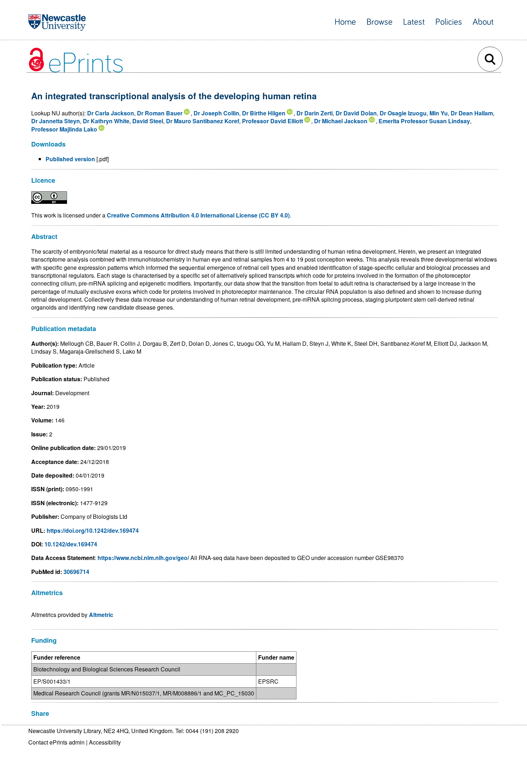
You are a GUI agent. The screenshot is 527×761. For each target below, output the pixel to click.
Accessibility (105, 742)
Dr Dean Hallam (472, 113)
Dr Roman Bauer (159, 113)
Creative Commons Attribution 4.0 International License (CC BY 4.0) (198, 215)
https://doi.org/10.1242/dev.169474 (93, 530)
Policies (448, 22)
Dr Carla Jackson (110, 113)
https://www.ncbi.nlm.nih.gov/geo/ (143, 558)
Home (345, 22)
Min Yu (438, 113)
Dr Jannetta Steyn (55, 121)
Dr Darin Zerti (314, 113)
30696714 (76, 572)
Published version (70, 159)
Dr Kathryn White (106, 121)
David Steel (147, 121)
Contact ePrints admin (56, 742)
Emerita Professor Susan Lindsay (424, 121)
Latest (414, 22)
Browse (379, 22)
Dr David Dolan (356, 113)
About (483, 22)
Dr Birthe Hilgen (263, 113)
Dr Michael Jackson (340, 121)
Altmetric (101, 615)
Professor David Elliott (272, 121)
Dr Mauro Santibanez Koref (202, 121)
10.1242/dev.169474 (70, 544)
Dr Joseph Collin (216, 113)
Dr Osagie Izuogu (403, 113)
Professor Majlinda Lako (64, 129)
